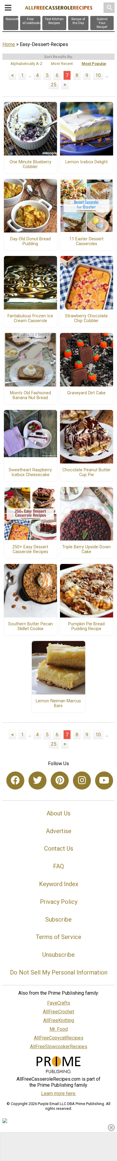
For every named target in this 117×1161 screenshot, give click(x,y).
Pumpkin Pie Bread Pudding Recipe (86, 626)
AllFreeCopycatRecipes (58, 1038)
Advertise (58, 831)
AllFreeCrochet (58, 1012)
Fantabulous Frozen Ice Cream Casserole (30, 318)
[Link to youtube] (104, 780)
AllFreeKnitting (58, 1020)
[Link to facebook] (15, 780)
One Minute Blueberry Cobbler (30, 164)
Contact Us (58, 848)
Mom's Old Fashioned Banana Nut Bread (30, 395)
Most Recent (62, 63)
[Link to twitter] (37, 780)
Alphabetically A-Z (26, 63)
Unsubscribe (58, 954)
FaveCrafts (58, 1003)
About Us (58, 813)
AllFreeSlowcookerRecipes (58, 1046)
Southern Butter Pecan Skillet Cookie (30, 626)
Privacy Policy (58, 901)
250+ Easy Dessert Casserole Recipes (30, 549)
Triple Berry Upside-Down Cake (86, 549)
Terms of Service (58, 937)
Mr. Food (59, 1029)
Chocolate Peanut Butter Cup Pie (86, 472)
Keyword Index (58, 884)
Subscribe (58, 919)
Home (8, 44)
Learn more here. (58, 1093)
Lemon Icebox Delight (86, 162)
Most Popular (94, 63)
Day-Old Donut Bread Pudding (30, 241)
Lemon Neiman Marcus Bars (58, 703)
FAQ (58, 866)
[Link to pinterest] (60, 780)
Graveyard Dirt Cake (86, 393)
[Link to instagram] (82, 780)
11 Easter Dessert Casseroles (86, 241)
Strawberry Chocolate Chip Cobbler (86, 318)
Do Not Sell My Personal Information (58, 972)
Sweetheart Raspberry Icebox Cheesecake (30, 472)
